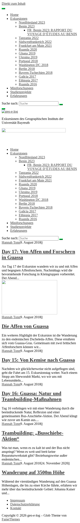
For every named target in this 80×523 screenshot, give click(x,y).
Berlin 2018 (27, 69)
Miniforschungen (21, 88)
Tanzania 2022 (29, 38)
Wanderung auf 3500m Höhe (33, 472)
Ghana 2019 (27, 53)
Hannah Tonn (11, 242)
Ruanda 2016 (28, 84)
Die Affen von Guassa (25, 326)
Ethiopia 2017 (28, 80)
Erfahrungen (18, 96)
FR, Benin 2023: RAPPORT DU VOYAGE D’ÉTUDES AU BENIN (52, 32)
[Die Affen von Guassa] (29, 313)
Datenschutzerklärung (25, 504)
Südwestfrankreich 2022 (35, 42)
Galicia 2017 (27, 76)
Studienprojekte (20, 92)
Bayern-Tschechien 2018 (35, 72)
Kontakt (15, 508)
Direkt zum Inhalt (13, 3)
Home (14, 15)
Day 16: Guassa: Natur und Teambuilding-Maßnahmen (31, 396)
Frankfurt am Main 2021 (35, 45)
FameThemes (11, 519)
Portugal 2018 (28, 61)
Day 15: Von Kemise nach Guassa (38, 360)
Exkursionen (18, 18)
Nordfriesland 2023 (32, 22)
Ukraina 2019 (28, 57)
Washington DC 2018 (33, 65)
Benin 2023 (27, 26)
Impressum (17, 500)
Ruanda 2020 (28, 49)
